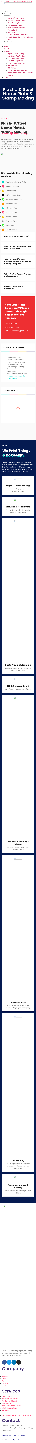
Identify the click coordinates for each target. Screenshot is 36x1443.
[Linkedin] (14, 1362)
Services (7, 16)
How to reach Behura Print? (16, 236)
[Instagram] (18, 1362)
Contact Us (8, 42)
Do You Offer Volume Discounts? (13, 287)
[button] (18, 44)
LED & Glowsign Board (16, 25)
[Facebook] (4, 1362)
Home (6, 11)
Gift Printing (12, 32)
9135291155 (15, 324)
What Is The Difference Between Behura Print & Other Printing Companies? (18, 261)
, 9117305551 (21, 1436)
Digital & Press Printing (16, 18)
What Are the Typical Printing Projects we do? (17, 275)
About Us (7, 13)
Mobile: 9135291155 (9, 1436)
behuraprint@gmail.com (19, 331)
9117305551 (15, 327)
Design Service (13, 30)
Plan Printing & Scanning (16, 28)
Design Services (18, 1002)
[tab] (18, 236)
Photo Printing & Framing (16, 23)
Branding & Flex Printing (16, 20)
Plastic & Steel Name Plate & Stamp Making (17, 377)
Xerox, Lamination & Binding (18, 35)
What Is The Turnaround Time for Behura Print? (17, 247)
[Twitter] (9, 1362)
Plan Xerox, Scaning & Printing (18, 843)
